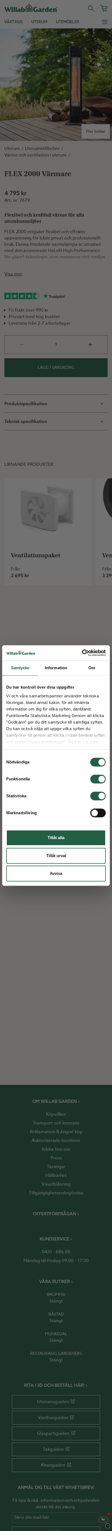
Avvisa (56, 873)
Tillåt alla (56, 837)
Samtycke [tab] (20, 667)
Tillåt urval (56, 855)
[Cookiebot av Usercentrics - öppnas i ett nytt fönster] (82, 652)
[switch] (98, 779)
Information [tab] (56, 667)
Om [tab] (91, 667)
